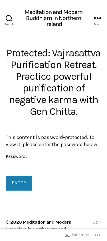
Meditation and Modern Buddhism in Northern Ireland (54, 18)
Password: (16, 156)
